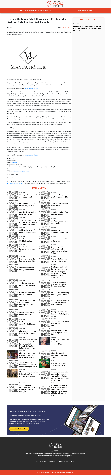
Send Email (14, 163)
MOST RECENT (29, 10)
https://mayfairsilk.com (31, 88)
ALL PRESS (38, 10)
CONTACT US (47, 10)
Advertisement (63, 461)
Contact (73, 461)
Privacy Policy (52, 461)
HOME (22, 10)
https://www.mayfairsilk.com (21, 171)
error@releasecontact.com (15, 183)
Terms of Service (41, 461)
